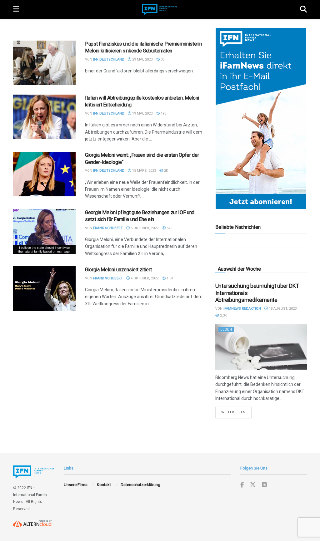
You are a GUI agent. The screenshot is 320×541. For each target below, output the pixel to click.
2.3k (223, 315)
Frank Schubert (108, 228)
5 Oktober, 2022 (144, 228)
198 (163, 113)
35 (162, 59)
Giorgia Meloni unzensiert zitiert (118, 270)
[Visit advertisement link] (261, 118)
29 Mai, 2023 (141, 59)
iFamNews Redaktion (242, 309)
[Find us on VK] (264, 485)
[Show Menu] (16, 9)
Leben (226, 329)
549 (169, 228)
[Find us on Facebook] (242, 485)
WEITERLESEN (236, 412)
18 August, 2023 (282, 309)
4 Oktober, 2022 (144, 278)
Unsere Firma (76, 484)
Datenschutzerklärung (140, 484)
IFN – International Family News (30, 495)
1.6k (169, 278)
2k (165, 171)
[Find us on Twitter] (253, 485)
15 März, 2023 (143, 171)
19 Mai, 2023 (141, 113)
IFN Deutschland (108, 59)
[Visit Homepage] (160, 9)
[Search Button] (303, 9)
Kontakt (104, 484)
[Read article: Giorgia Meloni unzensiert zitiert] (44, 288)
